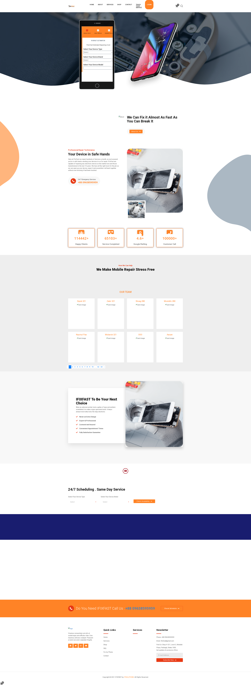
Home (92, 4)
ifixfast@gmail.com (167, 641)
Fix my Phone (108, 652)
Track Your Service (139, 6)
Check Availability (143, 501)
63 (102, 367)
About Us (134, 131)
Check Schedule (170, 608)
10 (92, 367)
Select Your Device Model (93, 65)
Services (110, 4)
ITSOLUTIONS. (129, 677)
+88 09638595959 (140, 608)
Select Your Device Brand (93, 57)
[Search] (182, 6)
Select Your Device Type (92, 49)
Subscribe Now (168, 660)
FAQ (104, 648)
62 (98, 367)
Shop (119, 4)
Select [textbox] (72, 502)
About (100, 4)
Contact (128, 4)
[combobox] (83, 501)
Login (149, 4)
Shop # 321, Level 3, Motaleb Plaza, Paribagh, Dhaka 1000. (169, 646)
